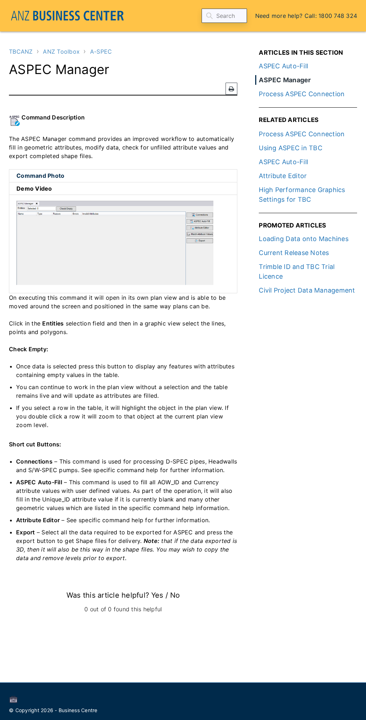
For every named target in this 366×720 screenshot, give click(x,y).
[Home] (67, 15)
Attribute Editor (283, 176)
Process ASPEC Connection (302, 94)
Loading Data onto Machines (303, 239)
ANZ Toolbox (61, 51)
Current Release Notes (294, 252)
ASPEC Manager (285, 80)
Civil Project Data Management (307, 290)
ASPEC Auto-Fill (283, 66)
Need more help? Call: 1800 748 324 (306, 15)
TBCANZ (21, 51)
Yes (157, 595)
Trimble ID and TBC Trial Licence (297, 271)
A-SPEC (101, 51)
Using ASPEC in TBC (290, 148)
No (175, 595)
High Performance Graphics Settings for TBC (302, 194)
